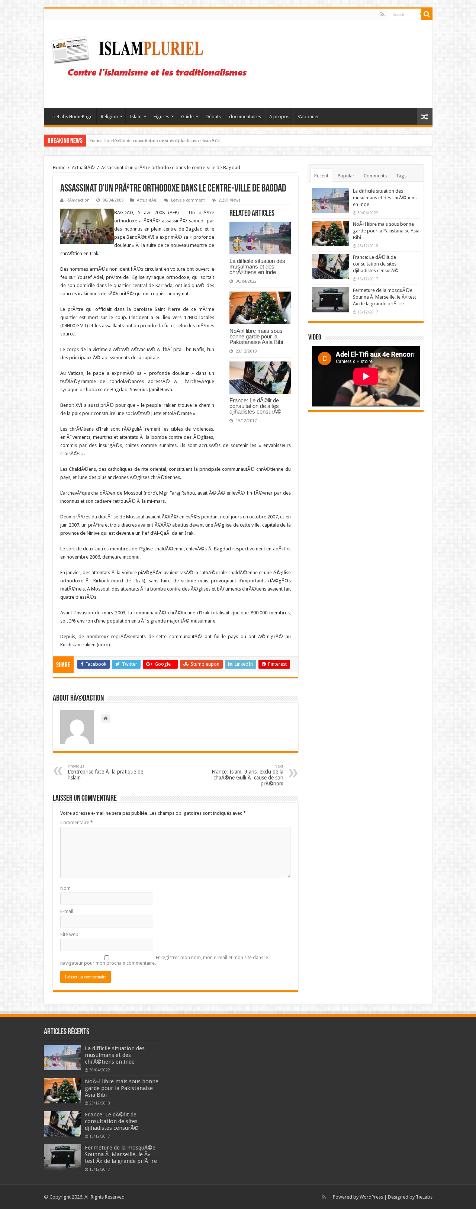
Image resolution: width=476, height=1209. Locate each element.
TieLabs (424, 1197)
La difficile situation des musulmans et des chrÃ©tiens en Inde (257, 266)
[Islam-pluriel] (152, 62)
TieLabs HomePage (72, 116)
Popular (346, 176)
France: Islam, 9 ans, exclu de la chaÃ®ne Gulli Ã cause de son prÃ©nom (247, 775)
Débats (213, 116)
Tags (401, 176)
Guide (187, 116)
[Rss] (382, 14)
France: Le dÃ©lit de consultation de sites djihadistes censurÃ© (153, 140)
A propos (279, 116)
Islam (136, 116)
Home (59, 167)
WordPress (371, 1197)
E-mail (66, 911)
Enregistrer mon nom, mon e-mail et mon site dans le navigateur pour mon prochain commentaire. (164, 960)
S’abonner (308, 116)
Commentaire (76, 822)
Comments (375, 176)
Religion (109, 116)
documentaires (245, 116)
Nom (65, 888)
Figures (161, 116)
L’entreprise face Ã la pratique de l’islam (105, 772)
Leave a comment (188, 200)
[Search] (426, 14)
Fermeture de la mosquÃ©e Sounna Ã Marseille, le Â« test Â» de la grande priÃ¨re (384, 296)
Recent (321, 176)
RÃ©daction (78, 200)
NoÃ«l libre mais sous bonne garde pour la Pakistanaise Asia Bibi (256, 336)
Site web (69, 934)
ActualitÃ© (83, 167)
